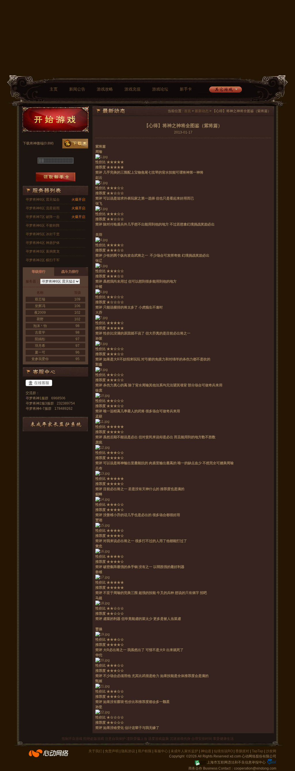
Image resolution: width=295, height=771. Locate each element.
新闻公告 (77, 89)
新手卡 (186, 89)
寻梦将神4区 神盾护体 (43, 243)
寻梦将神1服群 (37, 398)
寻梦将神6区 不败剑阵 (43, 225)
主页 (54, 89)
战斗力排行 (70, 272)
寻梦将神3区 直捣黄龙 (43, 251)
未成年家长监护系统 (55, 424)
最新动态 (202, 111)
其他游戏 (225, 89)
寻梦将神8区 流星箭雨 (43, 208)
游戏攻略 (105, 89)
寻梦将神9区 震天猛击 (43, 200)
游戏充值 (132, 89)
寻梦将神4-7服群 (39, 409)
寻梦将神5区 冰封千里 (43, 234)
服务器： (32, 281)
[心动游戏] (48, 756)
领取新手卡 (55, 177)
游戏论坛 (160, 89)
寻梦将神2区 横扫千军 (43, 260)
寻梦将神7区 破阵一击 (43, 217)
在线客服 (39, 383)
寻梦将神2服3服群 (40, 403)
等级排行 (39, 272)
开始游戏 (55, 119)
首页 (187, 111)
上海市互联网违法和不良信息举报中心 (236, 762)
